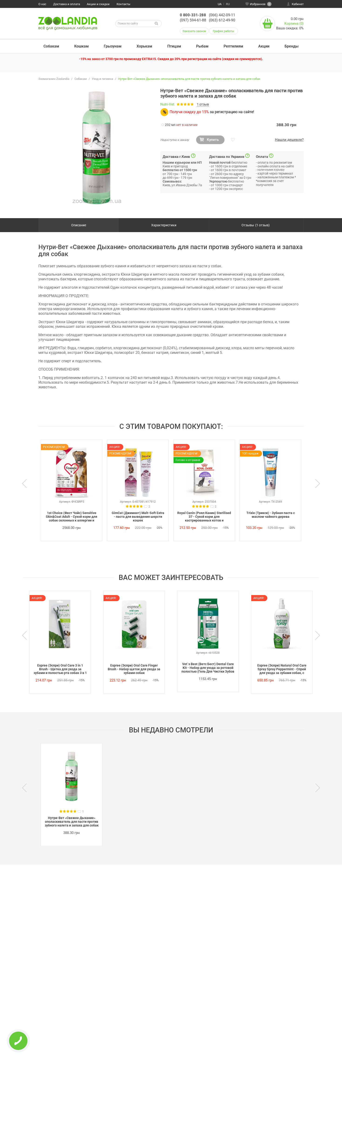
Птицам (174, 46)
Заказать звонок (194, 31)
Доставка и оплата (66, 4)
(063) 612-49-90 (222, 20)
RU (228, 4)
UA (219, 4)
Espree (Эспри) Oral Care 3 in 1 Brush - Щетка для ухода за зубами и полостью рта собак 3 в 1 (60, 669)
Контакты (123, 4)
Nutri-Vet (167, 104)
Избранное (260, 4)
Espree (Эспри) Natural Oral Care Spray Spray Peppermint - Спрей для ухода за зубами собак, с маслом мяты (281, 669)
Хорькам (144, 46)
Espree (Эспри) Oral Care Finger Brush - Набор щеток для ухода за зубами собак (134, 669)
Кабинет (298, 4)
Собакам (51, 46)
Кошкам (81, 46)
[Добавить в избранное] (232, 140)
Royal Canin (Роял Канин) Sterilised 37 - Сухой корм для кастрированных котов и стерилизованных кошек (204, 517)
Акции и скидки (98, 4)
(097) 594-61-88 (193, 20)
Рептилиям (233, 46)
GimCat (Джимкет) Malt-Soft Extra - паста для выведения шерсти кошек (138, 516)
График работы (223, 31)
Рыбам (202, 46)
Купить (213, 140)
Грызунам (112, 46)
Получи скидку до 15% (189, 112)
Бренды (291, 46)
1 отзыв (203, 104)
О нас (42, 4)
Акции (263, 46)
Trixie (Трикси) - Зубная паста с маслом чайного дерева (270, 514)
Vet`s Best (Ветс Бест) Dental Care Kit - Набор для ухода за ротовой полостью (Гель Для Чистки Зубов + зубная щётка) (207, 668)
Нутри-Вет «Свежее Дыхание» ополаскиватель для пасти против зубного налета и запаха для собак (72, 821)
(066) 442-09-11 (222, 15)
